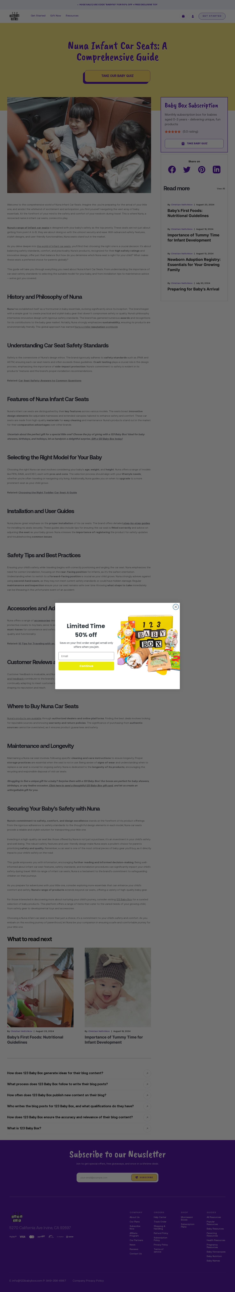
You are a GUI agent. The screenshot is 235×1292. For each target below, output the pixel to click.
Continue (86, 666)
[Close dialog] (176, 607)
